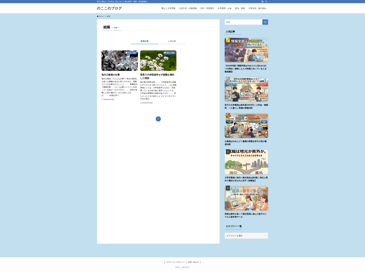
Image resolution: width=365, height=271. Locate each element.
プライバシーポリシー (175, 262)
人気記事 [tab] (172, 41)
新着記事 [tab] (145, 41)
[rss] (262, 1)
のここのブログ (109, 8)
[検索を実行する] (265, 22)
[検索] (266, 1)
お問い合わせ (193, 262)
